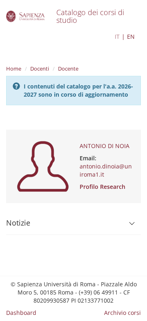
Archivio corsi (122, 313)
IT (117, 36)
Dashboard (21, 313)
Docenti (39, 68)
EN (131, 36)
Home (13, 68)
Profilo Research (102, 186)
